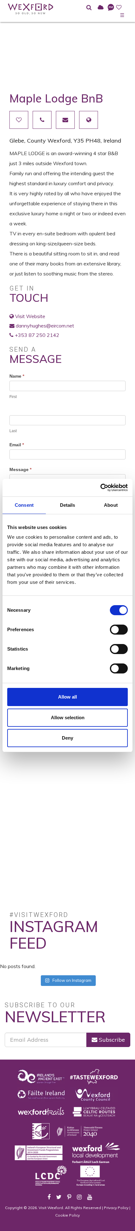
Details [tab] (67, 505)
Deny (67, 738)
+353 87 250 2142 (37, 335)
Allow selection (67, 717)
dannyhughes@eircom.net (45, 325)
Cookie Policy (67, 1215)
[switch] (119, 630)
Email (16, 444)
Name (16, 376)
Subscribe (111, 1039)
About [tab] (111, 505)
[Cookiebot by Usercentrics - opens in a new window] (100, 488)
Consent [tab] (24, 505)
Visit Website (30, 316)
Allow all (67, 696)
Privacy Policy (116, 1207)
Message (20, 469)
